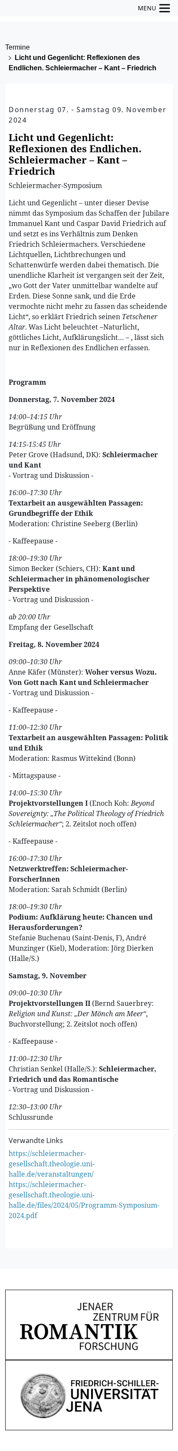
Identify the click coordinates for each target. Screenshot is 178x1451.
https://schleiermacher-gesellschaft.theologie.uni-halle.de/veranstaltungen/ (52, 1164)
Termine (17, 47)
